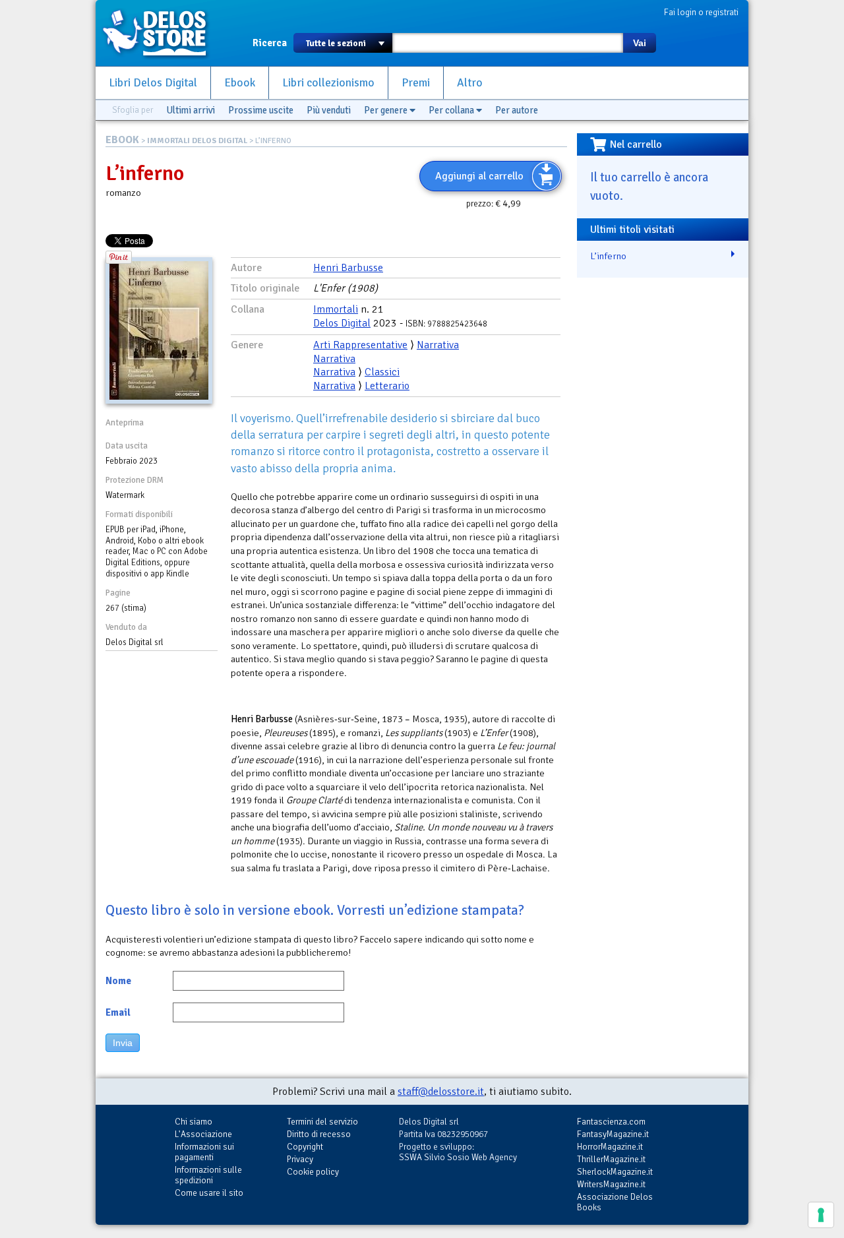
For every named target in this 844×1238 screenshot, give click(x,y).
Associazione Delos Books (615, 1202)
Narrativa (438, 345)
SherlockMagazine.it (615, 1171)
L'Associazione (203, 1134)
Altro (470, 83)
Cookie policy (313, 1171)
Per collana (452, 110)
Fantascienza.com (611, 1121)
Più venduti (329, 110)
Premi (416, 83)
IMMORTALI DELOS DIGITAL (197, 141)
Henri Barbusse (348, 267)
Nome (118, 981)
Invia (123, 1042)
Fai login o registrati (701, 12)
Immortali (335, 309)
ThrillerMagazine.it (611, 1159)
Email (118, 1012)
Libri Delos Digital (153, 83)
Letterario (387, 385)
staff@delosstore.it (441, 1091)
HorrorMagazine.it (610, 1146)
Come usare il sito (209, 1192)
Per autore (516, 110)
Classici (382, 372)
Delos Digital (342, 323)
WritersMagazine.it (611, 1184)
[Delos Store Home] (161, 33)
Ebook (239, 83)
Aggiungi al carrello (479, 176)
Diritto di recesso (319, 1134)
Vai (639, 43)
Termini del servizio (322, 1121)
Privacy (300, 1159)
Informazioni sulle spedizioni (208, 1175)
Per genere (386, 110)
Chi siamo (193, 1121)
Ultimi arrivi (190, 110)
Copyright (305, 1146)
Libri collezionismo (328, 83)
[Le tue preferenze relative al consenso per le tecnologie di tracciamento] (820, 1214)
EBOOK (122, 139)
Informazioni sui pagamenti (204, 1152)
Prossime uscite (260, 110)
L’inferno (608, 256)
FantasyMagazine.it (613, 1134)
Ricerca (270, 43)
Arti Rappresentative (360, 345)
